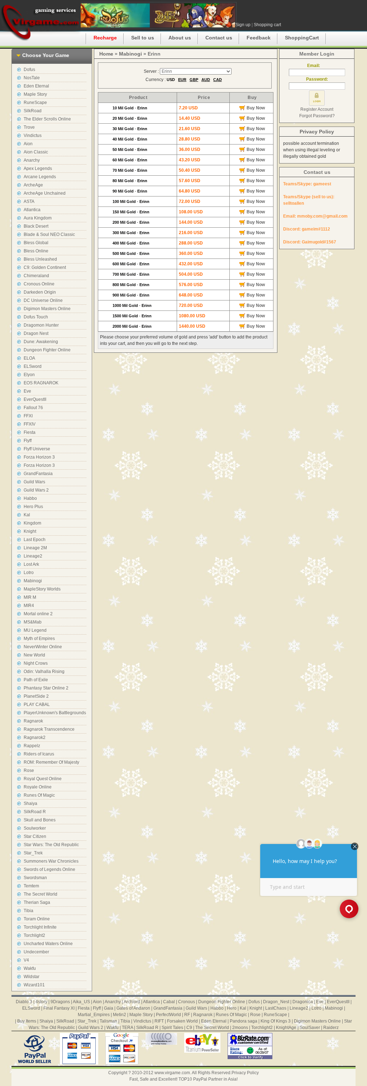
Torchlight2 (34, 935)
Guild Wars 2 (36, 490)
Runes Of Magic (39, 795)
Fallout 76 (33, 407)
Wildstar (31, 976)
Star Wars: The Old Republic (51, 844)
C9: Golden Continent (45, 267)
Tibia (28, 910)
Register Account (316, 109)
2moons (240, 1027)
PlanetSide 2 (36, 696)
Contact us (218, 38)
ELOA (29, 358)
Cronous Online (39, 283)
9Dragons (60, 1001)
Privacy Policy (317, 131)
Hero (232, 1008)
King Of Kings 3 (276, 1021)
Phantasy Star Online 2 (46, 688)
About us (179, 38)
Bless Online (36, 250)
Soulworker (35, 828)
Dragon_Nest (276, 1001)
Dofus (29, 69)
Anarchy (32, 160)
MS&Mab (33, 622)
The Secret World (40, 894)
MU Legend (35, 630)
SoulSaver (310, 1027)
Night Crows (36, 663)
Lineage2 (33, 556)
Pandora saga (243, 1021)
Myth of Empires (39, 638)
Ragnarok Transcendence (49, 729)
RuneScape (35, 102)
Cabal (169, 1001)
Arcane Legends (40, 176)
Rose (29, 770)
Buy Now (256, 107)
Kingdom (32, 523)
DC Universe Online (43, 300)
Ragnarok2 (35, 737)
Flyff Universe (37, 448)
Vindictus (33, 135)
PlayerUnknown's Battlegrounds (55, 712)
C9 (189, 1027)
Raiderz (331, 1027)
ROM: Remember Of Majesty (51, 762)
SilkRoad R (35, 811)
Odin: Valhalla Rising (44, 671)
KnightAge (286, 1027)
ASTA (29, 201)
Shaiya (30, 803)
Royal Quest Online (43, 778)
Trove (29, 127)
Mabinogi (33, 580)
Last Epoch (35, 539)
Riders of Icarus (39, 754)
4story (41, 1001)
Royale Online (38, 786)
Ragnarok (33, 721)
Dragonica (302, 1001)
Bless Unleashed (40, 259)
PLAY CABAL (37, 704)
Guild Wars (34, 481)
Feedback (259, 38)
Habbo (30, 498)
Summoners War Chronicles (51, 861)
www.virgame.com (172, 1072)
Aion (28, 143)
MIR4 (29, 605)
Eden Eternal (36, 86)
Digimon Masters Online (47, 308)
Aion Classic (36, 152)
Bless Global (36, 242)
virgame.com (40, 21)
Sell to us (142, 38)
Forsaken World (182, 1021)
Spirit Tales (172, 1027)
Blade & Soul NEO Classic (49, 234)
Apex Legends (38, 168)
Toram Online (37, 918)
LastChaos (275, 1008)
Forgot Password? (317, 115)
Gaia (108, 1008)
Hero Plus (33, 506)
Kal (27, 514)
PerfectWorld (168, 1014)
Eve (27, 391)
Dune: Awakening (41, 341)
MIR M (30, 597)
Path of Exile (36, 679)
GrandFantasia (38, 473)
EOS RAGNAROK (41, 382)
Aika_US (81, 1001)
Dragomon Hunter (41, 325)
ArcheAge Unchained (45, 193)
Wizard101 (34, 984)
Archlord (132, 1001)
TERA (127, 1027)
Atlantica (32, 209)
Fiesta (29, 432)
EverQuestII (35, 399)
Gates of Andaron (133, 1008)
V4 (26, 960)
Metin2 (119, 1014)
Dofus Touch (36, 316)
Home (106, 54)
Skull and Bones (40, 819)
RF (187, 1014)
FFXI (28, 415)
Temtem (31, 885)
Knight (30, 531)
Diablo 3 (24, 1001)
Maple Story (35, 94)
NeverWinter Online (43, 646)
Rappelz (32, 745)
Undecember (36, 951)
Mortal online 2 (38, 613)
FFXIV (29, 424)
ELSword (33, 366)
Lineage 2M (35, 547)
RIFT (159, 1021)
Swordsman (35, 877)
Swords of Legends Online (49, 869)
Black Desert (36, 226)
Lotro (29, 572)
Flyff (28, 440)
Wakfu (30, 968)
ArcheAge (33, 185)
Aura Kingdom (38, 217)
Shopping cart (267, 24)
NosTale (32, 77)
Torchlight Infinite (40, 927)
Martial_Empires (94, 1014)
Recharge (105, 38)
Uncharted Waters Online (48, 943)
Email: (317, 65)
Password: (317, 79)
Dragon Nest (36, 333)
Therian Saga (37, 902)
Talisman (108, 1021)
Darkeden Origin (40, 292)
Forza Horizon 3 (39, 457)
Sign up (243, 24)
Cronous (186, 1001)
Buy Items (26, 1021)
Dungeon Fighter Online (47, 349)
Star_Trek (33, 852)
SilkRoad (33, 110)
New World (34, 655)
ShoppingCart (302, 38)
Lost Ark (31, 564)
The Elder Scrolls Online (47, 119)
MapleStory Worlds (42, 589)
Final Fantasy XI (59, 1008)
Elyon (29, 374)
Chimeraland (36, 275)
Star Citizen (35, 836)
